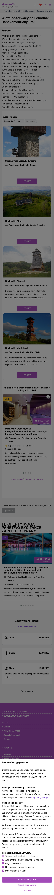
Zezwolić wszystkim (27, 879)
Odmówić (27, 890)
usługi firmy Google (39, 797)
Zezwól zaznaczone (27, 884)
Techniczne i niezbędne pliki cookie (21, 856)
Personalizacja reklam (15, 870)
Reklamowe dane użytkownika (19, 866)
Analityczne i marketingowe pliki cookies (24, 859)
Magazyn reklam (13, 863)
